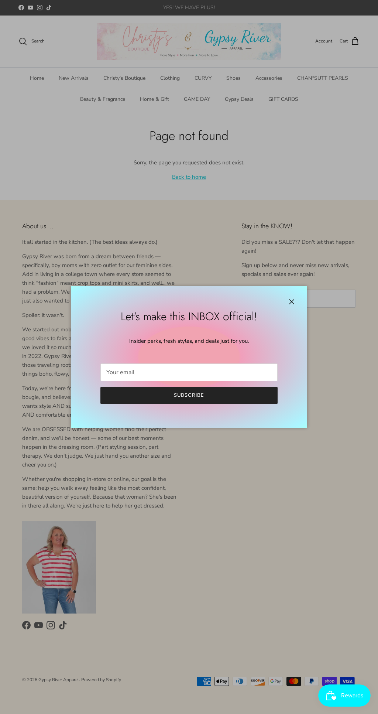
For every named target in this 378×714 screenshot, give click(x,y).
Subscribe (189, 395)
